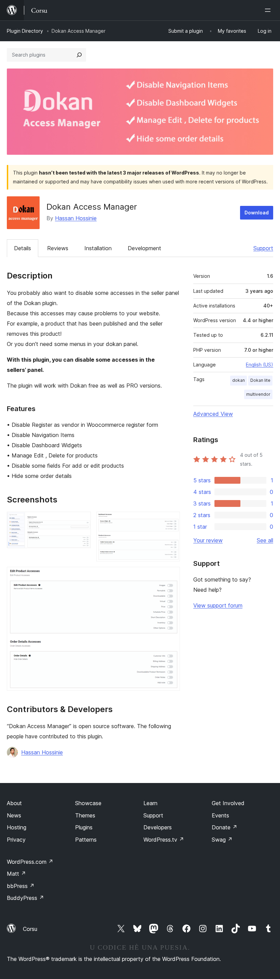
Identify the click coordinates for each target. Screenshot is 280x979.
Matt (16, 873)
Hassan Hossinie (76, 218)
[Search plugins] (79, 55)
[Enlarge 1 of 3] (81, 520)
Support (263, 248)
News (14, 815)
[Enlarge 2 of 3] (170, 520)
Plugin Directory (25, 31)
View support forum (217, 605)
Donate (224, 827)
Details (22, 248)
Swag (222, 839)
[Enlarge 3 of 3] (170, 576)
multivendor (258, 394)
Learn (150, 803)
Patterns (86, 839)
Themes (85, 815)
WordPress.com (30, 861)
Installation (98, 248)
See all (265, 540)
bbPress (20, 886)
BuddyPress (25, 897)
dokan (238, 380)
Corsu (30, 928)
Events (220, 815)
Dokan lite (260, 380)
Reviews (57, 248)
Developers (157, 827)
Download (256, 212)
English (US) (259, 364)
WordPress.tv (163, 839)
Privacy (16, 839)
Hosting (16, 827)
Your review (208, 540)
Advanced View (213, 413)
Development (144, 248)
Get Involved (228, 803)
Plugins (84, 827)
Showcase (88, 803)
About (14, 803)
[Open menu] (269, 10)
